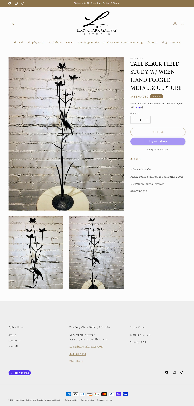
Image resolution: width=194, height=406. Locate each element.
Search (12, 334)
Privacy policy (87, 400)
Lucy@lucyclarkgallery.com (86, 346)
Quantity (134, 113)
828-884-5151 (77, 354)
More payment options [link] (158, 149)
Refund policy (71, 400)
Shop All (13, 346)
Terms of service (104, 400)
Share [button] (137, 159)
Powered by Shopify (52, 400)
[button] (12, 23)
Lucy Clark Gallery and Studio (29, 400)
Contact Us (15, 340)
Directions (76, 361)
